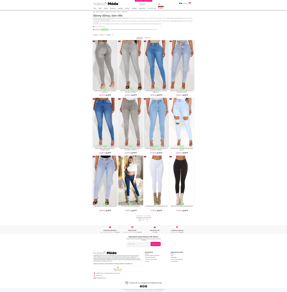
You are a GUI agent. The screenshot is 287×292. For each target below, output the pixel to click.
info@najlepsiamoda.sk (101, 278)
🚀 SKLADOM (105, 29)
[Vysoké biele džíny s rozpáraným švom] (156, 180)
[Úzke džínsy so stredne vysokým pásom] (105, 180)
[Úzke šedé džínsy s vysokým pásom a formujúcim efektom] (130, 123)
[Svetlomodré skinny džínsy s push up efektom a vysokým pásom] (156, 65)
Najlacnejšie (147, 37)
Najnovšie (139, 37)
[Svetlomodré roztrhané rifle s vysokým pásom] (182, 123)
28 (139, 219)
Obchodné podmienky (150, 257)
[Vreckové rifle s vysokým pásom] (130, 180)
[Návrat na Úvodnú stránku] (94, 11)
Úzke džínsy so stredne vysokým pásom (105, 206)
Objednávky (174, 257)
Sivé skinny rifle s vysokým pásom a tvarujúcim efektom (130, 91)
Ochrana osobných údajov (151, 259)
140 (147, 219)
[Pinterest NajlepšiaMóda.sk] (143, 286)
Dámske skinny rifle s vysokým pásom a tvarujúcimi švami (181, 91)
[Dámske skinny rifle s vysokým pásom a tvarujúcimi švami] (182, 65)
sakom (178, 21)
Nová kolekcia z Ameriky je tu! (143, 1)
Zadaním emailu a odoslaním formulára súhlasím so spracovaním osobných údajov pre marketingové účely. (143, 246)
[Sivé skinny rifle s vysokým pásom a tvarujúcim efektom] (130, 65)
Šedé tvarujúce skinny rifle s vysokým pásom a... (105, 91)
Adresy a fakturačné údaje (177, 259)
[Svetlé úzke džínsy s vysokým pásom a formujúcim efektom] (156, 123)
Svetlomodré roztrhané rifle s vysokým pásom (182, 149)
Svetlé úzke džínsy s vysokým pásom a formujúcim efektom (156, 149)
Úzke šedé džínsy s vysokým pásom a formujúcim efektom (131, 149)
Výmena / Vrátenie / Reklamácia (152, 255)
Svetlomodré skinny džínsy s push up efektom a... (156, 91)
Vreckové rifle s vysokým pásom (130, 206)
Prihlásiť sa (155, 244)
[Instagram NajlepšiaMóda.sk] (146, 286)
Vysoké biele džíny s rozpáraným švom (156, 206)
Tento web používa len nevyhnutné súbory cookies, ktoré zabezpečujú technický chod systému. (143, 290)
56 (143, 219)
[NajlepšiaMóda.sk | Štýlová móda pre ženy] (106, 4)
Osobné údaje (174, 261)
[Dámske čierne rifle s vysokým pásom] (182, 180)
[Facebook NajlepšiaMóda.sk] (141, 286)
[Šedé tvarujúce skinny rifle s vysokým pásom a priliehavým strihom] (105, 65)
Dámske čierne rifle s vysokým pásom (182, 206)
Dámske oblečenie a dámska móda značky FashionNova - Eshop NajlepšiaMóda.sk (146, 289)
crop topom (173, 21)
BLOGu (130, 263)
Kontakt (147, 261)
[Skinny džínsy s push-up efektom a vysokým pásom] (105, 123)
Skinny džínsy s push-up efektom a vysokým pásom (105, 149)
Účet (172, 255)
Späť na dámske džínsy (100, 26)
